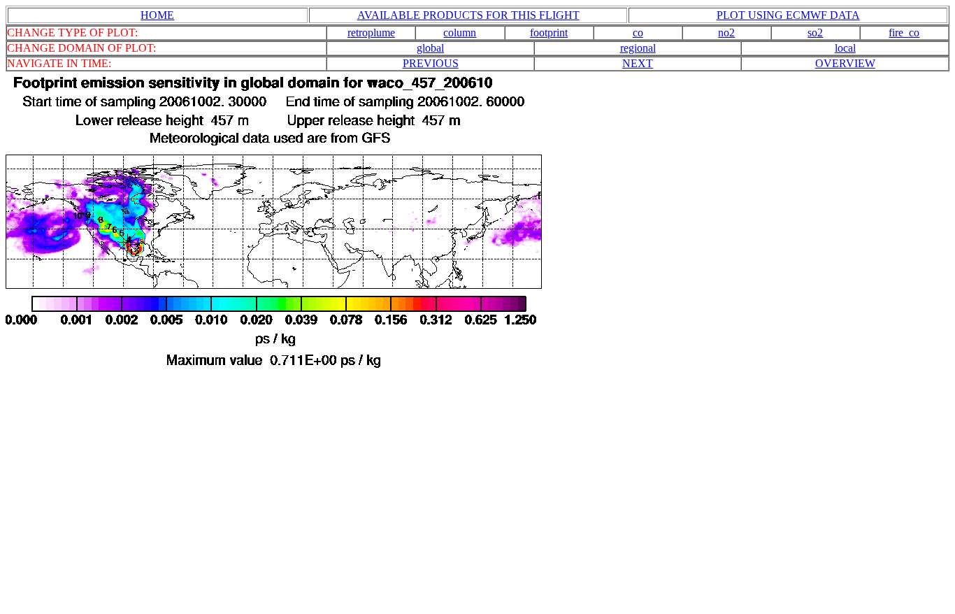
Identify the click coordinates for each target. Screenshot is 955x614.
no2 (726, 32)
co (638, 32)
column (459, 32)
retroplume (371, 32)
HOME (157, 15)
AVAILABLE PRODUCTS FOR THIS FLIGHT (468, 15)
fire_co (904, 32)
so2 (815, 32)
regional (638, 48)
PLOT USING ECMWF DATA (788, 15)
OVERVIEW (845, 63)
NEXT (637, 63)
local (845, 48)
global (430, 48)
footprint (549, 32)
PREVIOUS (431, 63)
